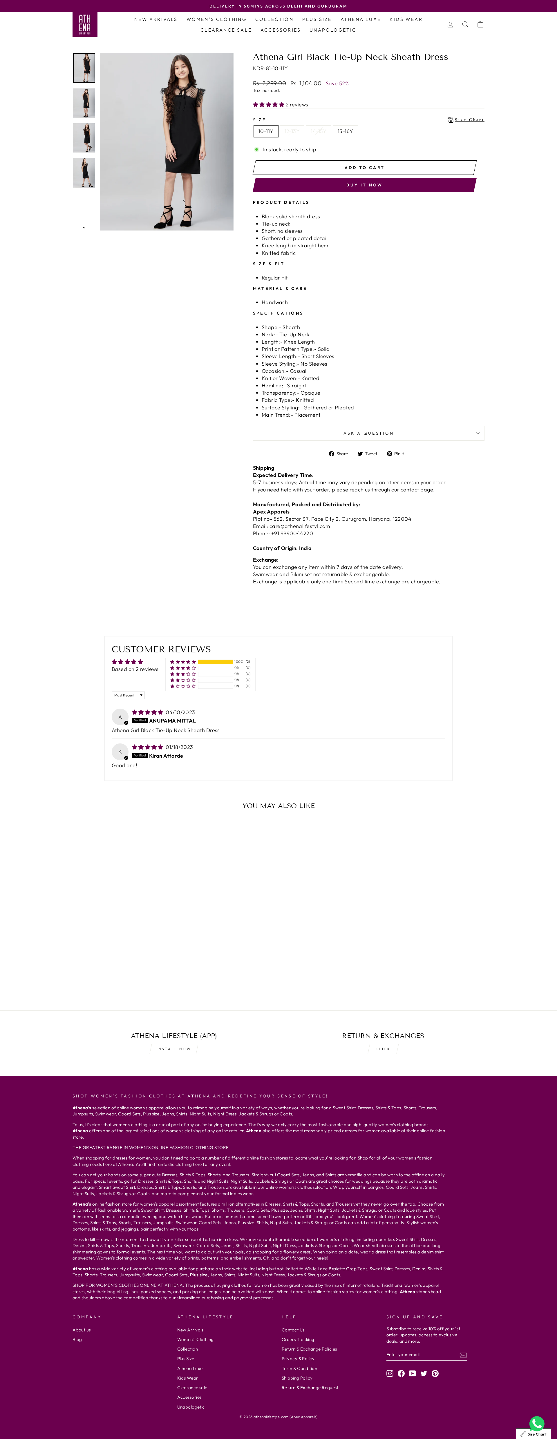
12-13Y (292, 131)
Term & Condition (299, 1368)
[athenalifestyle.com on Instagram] (389, 1373)
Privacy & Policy (298, 1358)
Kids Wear (406, 19)
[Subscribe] (463, 1355)
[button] (269, 104)
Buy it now (364, 185)
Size (368, 119)
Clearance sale (226, 30)
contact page (417, 489)
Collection (274, 19)
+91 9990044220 (292, 533)
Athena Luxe (361, 19)
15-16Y (345, 131)
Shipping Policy (297, 1378)
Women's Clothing (217, 19)
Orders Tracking (298, 1339)
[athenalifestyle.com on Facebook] (401, 1373)
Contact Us (293, 1330)
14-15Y (319, 131)
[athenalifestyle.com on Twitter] (423, 1373)
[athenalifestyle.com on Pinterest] (435, 1373)
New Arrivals (156, 19)
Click (383, 1049)
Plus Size (317, 19)
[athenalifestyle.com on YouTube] (412, 1373)
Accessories (281, 30)
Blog (77, 1339)
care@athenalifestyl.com (300, 526)
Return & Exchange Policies (309, 1349)
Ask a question (368, 433)
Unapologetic (333, 30)
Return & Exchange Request (310, 1387)
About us (82, 1330)
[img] (148, 712)
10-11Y (266, 131)
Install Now (174, 1049)
